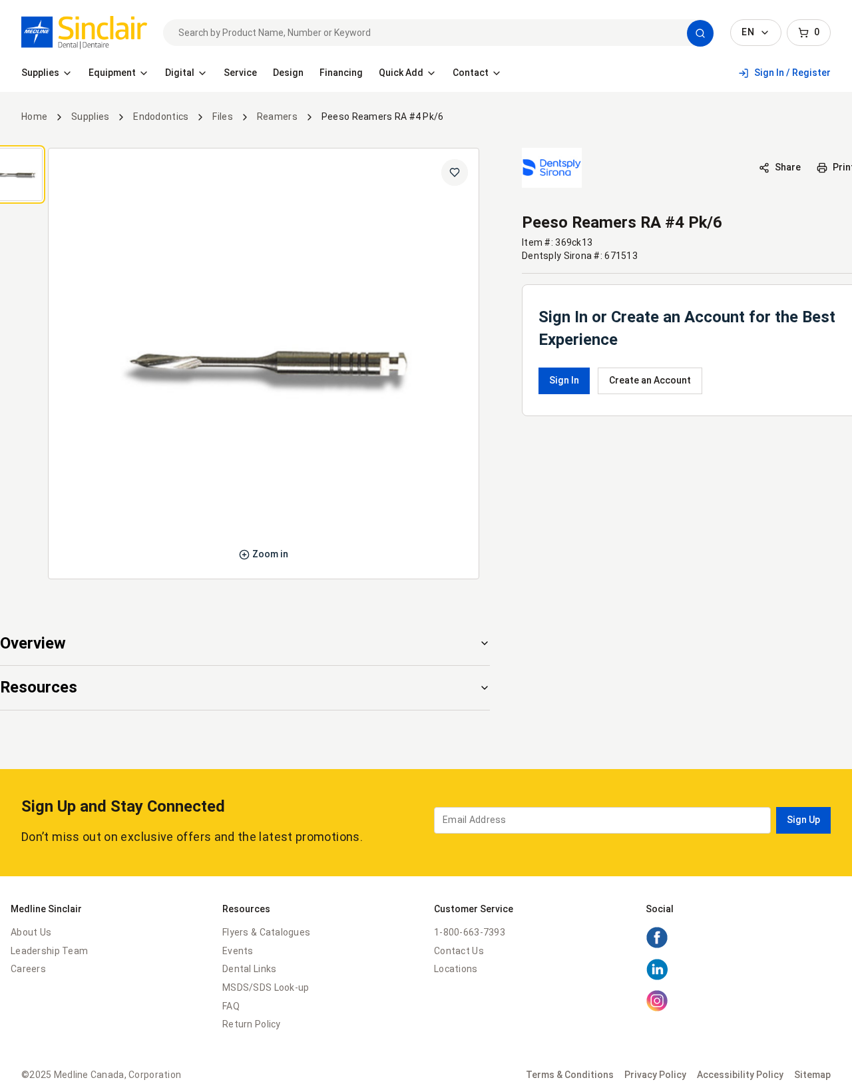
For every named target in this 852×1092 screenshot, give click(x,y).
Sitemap (812, 1074)
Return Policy (251, 1024)
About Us (31, 932)
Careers (28, 968)
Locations (456, 968)
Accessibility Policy (740, 1074)
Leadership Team (49, 951)
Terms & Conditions (570, 1074)
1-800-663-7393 (469, 932)
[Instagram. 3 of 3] (657, 1008)
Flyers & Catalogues (266, 932)
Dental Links (249, 968)
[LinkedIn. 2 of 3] (657, 977)
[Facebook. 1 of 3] (657, 945)
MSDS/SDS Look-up (265, 987)
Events (238, 951)
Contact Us (459, 951)
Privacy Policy (655, 1074)
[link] (84, 32)
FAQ (231, 1006)
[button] (700, 33)
